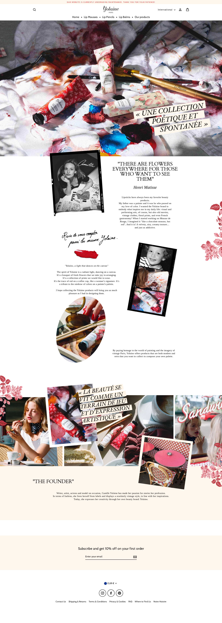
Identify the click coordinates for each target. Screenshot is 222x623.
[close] (152, 218)
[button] (131, 263)
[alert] (111, 247)
